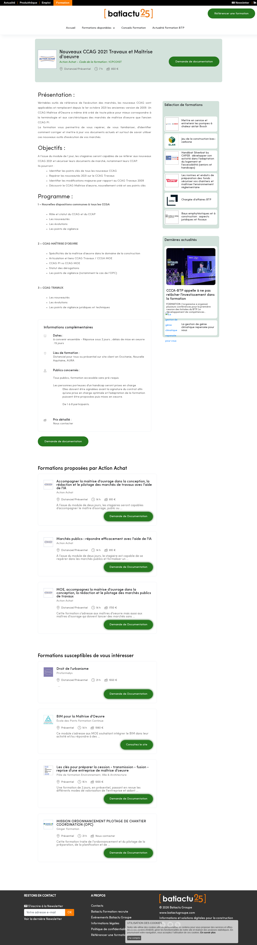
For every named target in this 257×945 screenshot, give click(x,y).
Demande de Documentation (128, 516)
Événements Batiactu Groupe (111, 917)
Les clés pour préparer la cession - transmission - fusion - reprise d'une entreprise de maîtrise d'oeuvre (102, 769)
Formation (62, 2)
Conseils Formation (133, 28)
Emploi (46, 2)
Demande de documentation (194, 61)
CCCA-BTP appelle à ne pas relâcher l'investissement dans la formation (190, 295)
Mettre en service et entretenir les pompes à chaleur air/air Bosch (196, 123)
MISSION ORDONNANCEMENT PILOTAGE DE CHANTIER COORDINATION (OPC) (101, 823)
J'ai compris (134, 938)
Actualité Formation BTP (168, 28)
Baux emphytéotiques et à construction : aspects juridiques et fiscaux (198, 216)
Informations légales (105, 923)
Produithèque (28, 2)
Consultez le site (136, 744)
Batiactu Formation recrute (109, 911)
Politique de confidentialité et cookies (116, 929)
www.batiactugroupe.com (177, 912)
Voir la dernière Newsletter (43, 919)
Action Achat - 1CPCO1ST (90, 62)
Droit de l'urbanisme (72, 669)
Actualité (9, 2)
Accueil (70, 28)
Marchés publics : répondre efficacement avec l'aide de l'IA (104, 539)
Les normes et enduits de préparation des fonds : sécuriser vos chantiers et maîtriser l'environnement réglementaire (197, 181)
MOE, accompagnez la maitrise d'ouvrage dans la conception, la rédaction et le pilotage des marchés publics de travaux (103, 593)
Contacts (97, 905)
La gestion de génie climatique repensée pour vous (197, 327)
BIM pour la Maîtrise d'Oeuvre (80, 716)
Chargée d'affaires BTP (196, 199)
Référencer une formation (231, 13)
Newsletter (242, 2)
